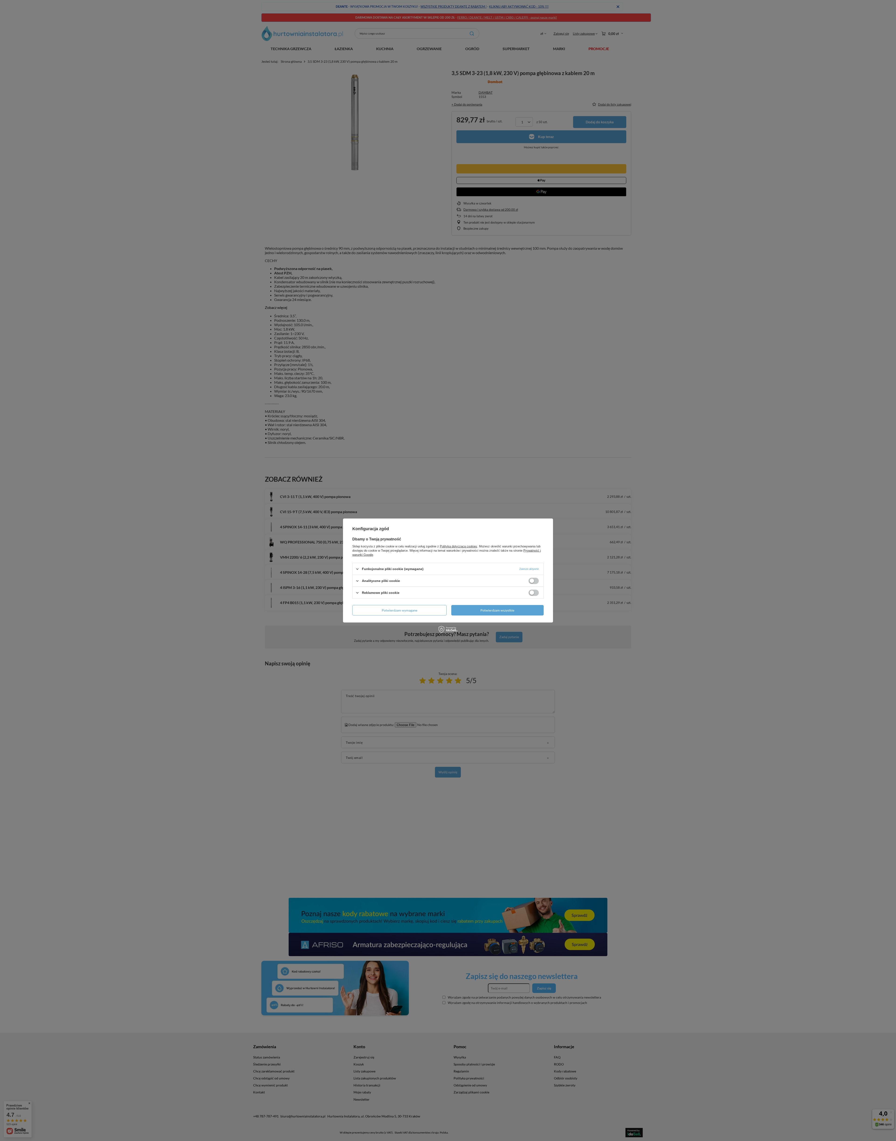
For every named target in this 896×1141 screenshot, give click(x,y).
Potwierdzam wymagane (399, 610)
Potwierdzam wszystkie (497, 610)
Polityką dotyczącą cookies (458, 546)
